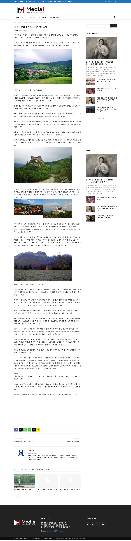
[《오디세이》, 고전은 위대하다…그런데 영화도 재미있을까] (90, 218)
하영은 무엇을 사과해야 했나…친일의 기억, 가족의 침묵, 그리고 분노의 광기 (107, 208)
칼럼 (20, 22)
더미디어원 (18, 30)
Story (32, 17)
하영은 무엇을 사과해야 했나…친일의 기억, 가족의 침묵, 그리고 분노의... (107, 100)
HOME (17, 17)
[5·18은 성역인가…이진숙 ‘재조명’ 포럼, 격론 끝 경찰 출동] (90, 81)
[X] (112, 1)
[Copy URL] (34, 429)
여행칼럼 (25, 22)
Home (15, 22)
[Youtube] (115, 1)
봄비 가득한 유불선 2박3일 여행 (22, 490)
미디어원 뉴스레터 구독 (51, 1)
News (24, 17)
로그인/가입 (42, 17)
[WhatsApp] (25, 429)
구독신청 (70, 1)
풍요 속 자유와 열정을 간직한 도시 (24, 441)
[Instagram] (109, 1)
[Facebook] (105, 1)
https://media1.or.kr (32, 453)
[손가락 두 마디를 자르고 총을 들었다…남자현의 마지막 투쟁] (101, 48)
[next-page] (18, 495)
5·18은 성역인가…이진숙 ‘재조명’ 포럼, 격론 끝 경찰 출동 (106, 80)
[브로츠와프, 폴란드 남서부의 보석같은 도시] (70, 481)
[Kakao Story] (38, 429)
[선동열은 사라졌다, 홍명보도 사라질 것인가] (90, 91)
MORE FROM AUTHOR (40, 469)
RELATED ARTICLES (22, 469)
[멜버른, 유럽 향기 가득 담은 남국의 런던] (47, 481)
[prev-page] (15, 495)
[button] (114, 17)
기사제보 (59, 1)
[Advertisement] (82, 9)
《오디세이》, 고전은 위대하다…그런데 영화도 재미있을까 (106, 217)
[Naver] (29, 429)
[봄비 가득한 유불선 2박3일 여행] (24, 481)
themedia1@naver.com (56, 531)
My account (41, 1)
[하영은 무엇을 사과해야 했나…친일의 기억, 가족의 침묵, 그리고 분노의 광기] (90, 100)
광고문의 (64, 1)
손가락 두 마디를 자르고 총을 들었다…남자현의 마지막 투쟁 (100, 62)
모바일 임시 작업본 (53, 17)
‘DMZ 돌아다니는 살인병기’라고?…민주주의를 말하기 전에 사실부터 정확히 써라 (106, 109)
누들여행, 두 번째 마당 (74, 441)
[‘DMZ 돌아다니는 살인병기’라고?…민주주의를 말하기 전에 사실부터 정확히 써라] (90, 109)
